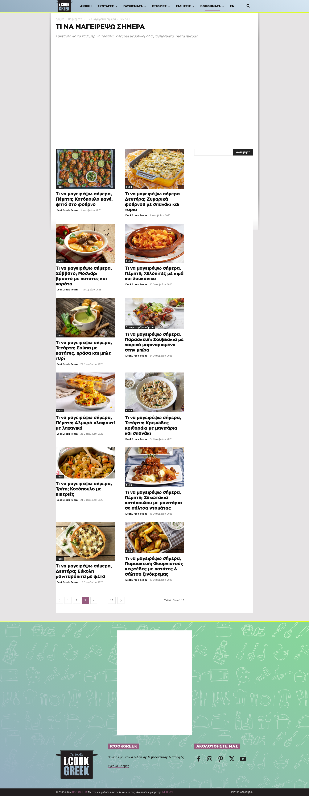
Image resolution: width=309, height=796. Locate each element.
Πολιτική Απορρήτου (241, 792)
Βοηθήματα (210, 6)
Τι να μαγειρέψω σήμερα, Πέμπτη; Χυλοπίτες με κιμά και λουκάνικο (154, 273)
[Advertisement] (154, 74)
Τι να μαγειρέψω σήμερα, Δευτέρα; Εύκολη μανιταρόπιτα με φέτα (84, 571)
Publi (60, 186)
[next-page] (120, 600)
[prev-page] (59, 600)
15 (111, 600)
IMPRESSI (167, 792)
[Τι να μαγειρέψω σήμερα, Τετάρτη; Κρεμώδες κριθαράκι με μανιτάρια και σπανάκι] (154, 392)
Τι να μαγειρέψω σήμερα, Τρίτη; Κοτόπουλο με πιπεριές (84, 489)
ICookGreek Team (67, 210)
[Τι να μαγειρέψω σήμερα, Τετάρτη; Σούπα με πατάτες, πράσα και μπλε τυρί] (85, 317)
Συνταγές (106, 6)
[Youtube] (243, 760)
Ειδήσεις (183, 6)
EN (232, 6)
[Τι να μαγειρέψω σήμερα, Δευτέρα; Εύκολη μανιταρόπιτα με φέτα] (85, 541)
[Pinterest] (221, 760)
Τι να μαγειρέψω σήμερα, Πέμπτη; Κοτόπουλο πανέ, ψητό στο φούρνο (84, 199)
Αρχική (86, 6)
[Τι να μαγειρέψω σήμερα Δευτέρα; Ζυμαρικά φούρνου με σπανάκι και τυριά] (154, 169)
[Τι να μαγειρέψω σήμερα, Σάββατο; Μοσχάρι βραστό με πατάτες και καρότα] (85, 243)
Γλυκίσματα (133, 6)
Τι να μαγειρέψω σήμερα (101, 19)
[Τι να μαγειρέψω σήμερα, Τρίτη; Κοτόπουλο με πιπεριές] (85, 462)
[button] (248, 7)
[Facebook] (198, 760)
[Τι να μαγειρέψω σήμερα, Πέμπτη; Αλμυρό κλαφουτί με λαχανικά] (85, 392)
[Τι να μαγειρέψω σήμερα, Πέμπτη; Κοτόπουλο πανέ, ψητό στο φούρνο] (85, 169)
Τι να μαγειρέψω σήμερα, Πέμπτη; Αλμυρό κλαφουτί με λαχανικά (85, 423)
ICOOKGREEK (79, 792)
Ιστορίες (159, 6)
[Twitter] (232, 760)
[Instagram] (209, 760)
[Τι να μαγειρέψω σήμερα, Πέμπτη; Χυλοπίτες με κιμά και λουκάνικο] (154, 243)
